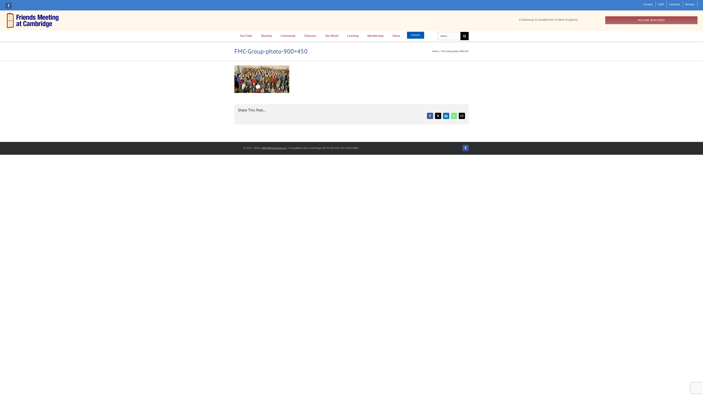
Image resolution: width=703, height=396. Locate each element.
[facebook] (8, 6)
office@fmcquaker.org (274, 148)
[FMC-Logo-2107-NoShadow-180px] (32, 14)
